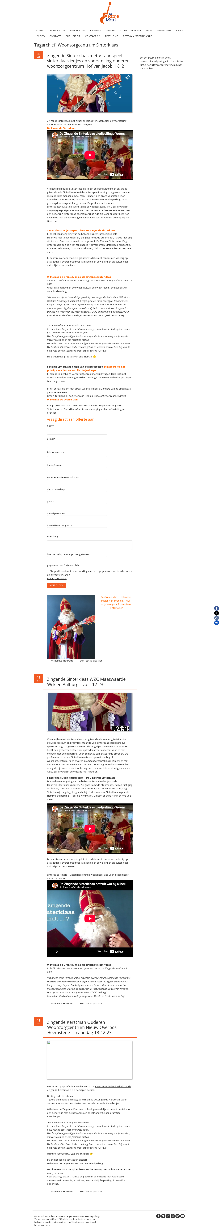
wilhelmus (164, 30)
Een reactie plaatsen (91, 660)
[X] (216, 613)
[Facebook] (216, 608)
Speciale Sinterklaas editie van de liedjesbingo (75, 366)
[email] (182, 1216)
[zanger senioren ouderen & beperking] (109, 23)
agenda (110, 30)
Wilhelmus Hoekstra (62, 660)
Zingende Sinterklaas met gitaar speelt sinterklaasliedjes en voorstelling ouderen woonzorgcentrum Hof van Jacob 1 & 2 (88, 61)
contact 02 (92, 36)
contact (55, 36)
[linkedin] (168, 1216)
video (41, 36)
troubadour (56, 30)
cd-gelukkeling (130, 30)
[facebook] (158, 1216)
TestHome (111, 36)
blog (149, 30)
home (39, 30)
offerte (95, 30)
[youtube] (172, 1216)
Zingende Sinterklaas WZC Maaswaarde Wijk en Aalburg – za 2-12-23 (86, 681)
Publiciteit (73, 36)
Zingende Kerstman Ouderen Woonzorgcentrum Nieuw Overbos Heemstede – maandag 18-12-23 (82, 1027)
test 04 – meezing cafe (137, 36)
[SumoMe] (216, 622)
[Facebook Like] (216, 618)
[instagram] (177, 1216)
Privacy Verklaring (57, 578)
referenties (77, 30)
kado (179, 30)
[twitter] (163, 1216)
